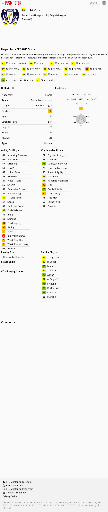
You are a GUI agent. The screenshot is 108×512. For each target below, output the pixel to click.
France (25, 19)
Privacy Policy (10, 496)
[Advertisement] (54, 36)
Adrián (50, 274)
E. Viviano (52, 292)
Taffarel (51, 270)
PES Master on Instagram (19, 489)
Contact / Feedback (16, 492)
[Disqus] (54, 364)
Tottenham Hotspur (32, 15)
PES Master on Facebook (19, 482)
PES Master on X (14, 485)
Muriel (50, 266)
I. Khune (51, 283)
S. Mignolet (53, 257)
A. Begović (52, 279)
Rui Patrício (53, 288)
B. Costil (51, 261)
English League (58, 15)
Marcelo (51, 296)
